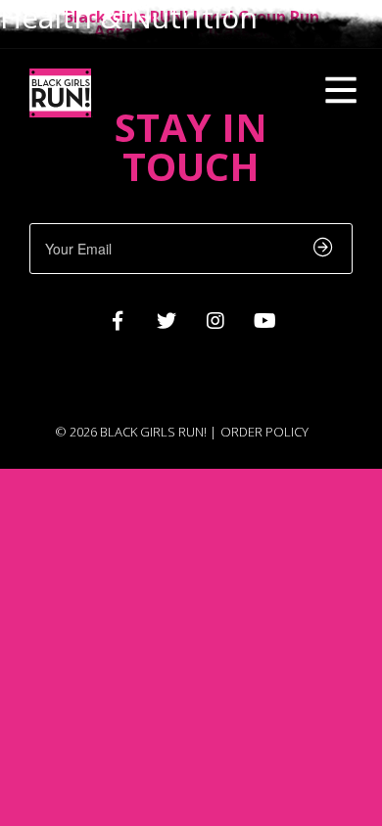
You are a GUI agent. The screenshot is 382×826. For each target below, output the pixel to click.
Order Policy (264, 431)
